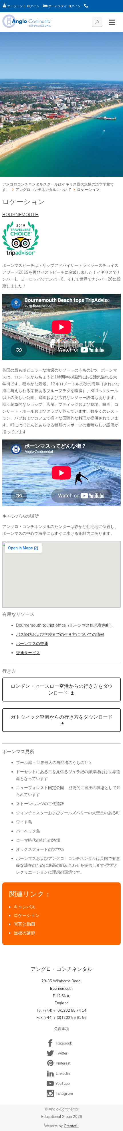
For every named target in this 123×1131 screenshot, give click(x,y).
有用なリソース (18, 614)
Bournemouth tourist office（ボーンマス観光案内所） (65, 625)
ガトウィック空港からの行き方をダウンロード (62, 717)
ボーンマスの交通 (32, 643)
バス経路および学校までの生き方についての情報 (60, 634)
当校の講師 (24, 933)
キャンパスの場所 (20, 516)
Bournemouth (20, 214)
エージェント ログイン (22, 6)
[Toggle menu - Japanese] (111, 22)
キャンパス (24, 907)
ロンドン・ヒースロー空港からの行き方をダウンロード (62, 689)
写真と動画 (24, 924)
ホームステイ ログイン (64, 6)
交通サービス (28, 652)
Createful (71, 1126)
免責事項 (61, 1028)
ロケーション (26, 915)
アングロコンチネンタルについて (43, 189)
